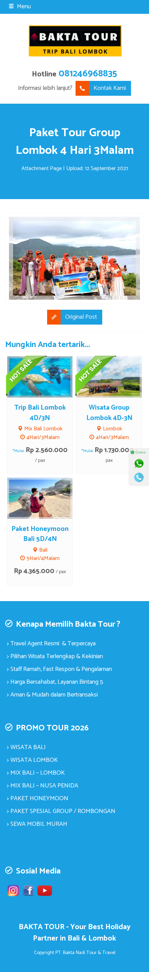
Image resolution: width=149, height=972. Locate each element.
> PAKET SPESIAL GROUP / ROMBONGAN (61, 811)
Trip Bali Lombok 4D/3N (40, 413)
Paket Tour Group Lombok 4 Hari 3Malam (75, 141)
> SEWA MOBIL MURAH (37, 824)
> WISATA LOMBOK (32, 760)
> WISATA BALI (26, 747)
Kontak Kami (110, 88)
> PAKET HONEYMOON (37, 798)
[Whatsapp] (139, 463)
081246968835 (88, 74)
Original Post (81, 317)
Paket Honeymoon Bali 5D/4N (40, 534)
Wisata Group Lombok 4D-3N (109, 413)
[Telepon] (139, 477)
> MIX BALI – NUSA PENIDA (42, 786)
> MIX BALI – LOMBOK (36, 773)
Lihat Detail (46, 498)
